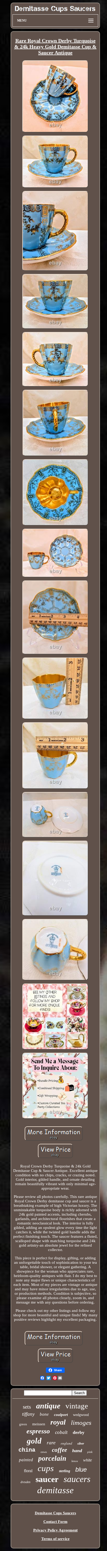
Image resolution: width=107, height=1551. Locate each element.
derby (78, 1432)
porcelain (52, 1458)
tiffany (28, 1414)
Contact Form (55, 1522)
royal (58, 1422)
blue (81, 1469)
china (26, 1450)
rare (51, 1442)
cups (46, 1468)
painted (26, 1459)
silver (80, 1443)
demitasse (55, 1490)
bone (44, 1414)
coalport (61, 1415)
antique (48, 1405)
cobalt (61, 1432)
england (66, 1443)
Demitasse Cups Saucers (55, 1513)
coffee (59, 1450)
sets (27, 1407)
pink (89, 1451)
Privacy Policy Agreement (55, 1530)
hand (77, 1450)
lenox (74, 1461)
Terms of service (55, 1539)
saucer (47, 1479)
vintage (76, 1406)
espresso (38, 1431)
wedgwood (81, 1415)
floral (28, 1471)
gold (34, 1440)
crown (44, 1452)
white (87, 1460)
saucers (77, 1479)
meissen (38, 1424)
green (23, 1424)
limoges (81, 1422)
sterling (64, 1471)
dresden (25, 1482)
